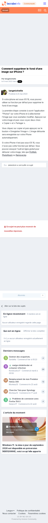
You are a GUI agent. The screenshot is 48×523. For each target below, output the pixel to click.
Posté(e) (18, 94)
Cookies (22, 513)
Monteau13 (13, 384)
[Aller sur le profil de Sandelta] (6, 358)
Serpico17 (13, 404)
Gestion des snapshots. (19, 357)
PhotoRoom (7, 155)
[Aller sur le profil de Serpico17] (6, 400)
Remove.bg (21, 155)
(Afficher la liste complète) (34, 331)
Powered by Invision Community (24, 519)
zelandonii (12, 165)
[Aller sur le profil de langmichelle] (4, 92)
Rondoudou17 (14, 371)
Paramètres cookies (37, 513)
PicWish (32, 152)
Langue (9, 510)
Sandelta (12, 359)
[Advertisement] (24, 39)
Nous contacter (9, 513)
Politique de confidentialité (28, 510)
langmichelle (10, 79)
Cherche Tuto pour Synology (22, 390)
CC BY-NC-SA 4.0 (24, 517)
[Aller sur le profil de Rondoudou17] (6, 366)
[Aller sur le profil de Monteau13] (6, 380)
